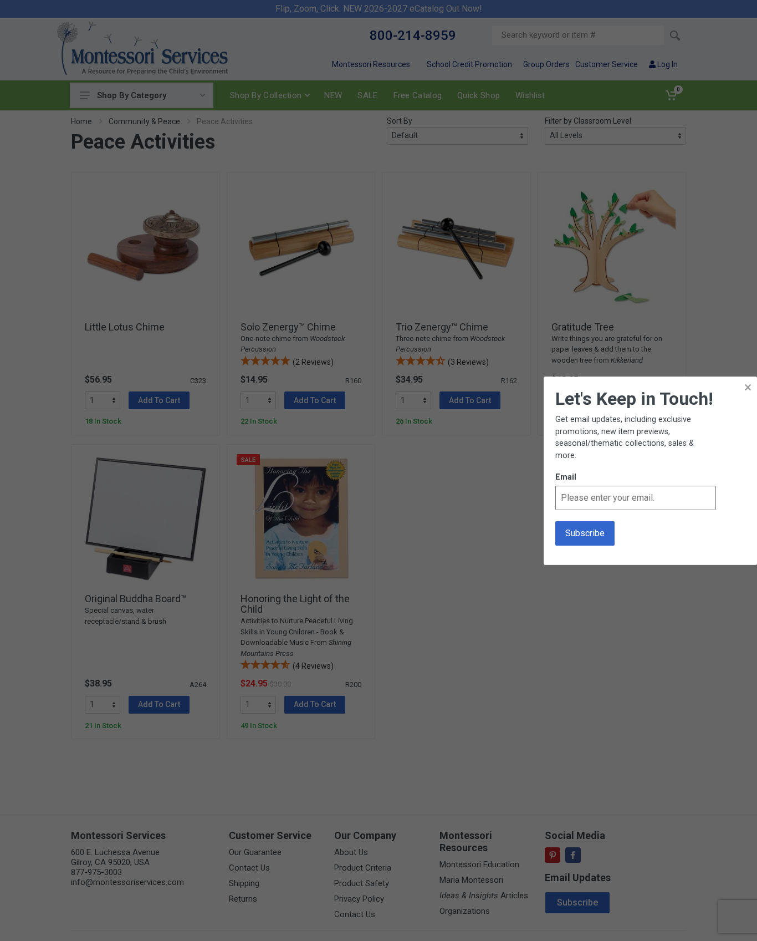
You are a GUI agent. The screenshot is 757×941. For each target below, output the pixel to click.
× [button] (747, 387)
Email (565, 477)
